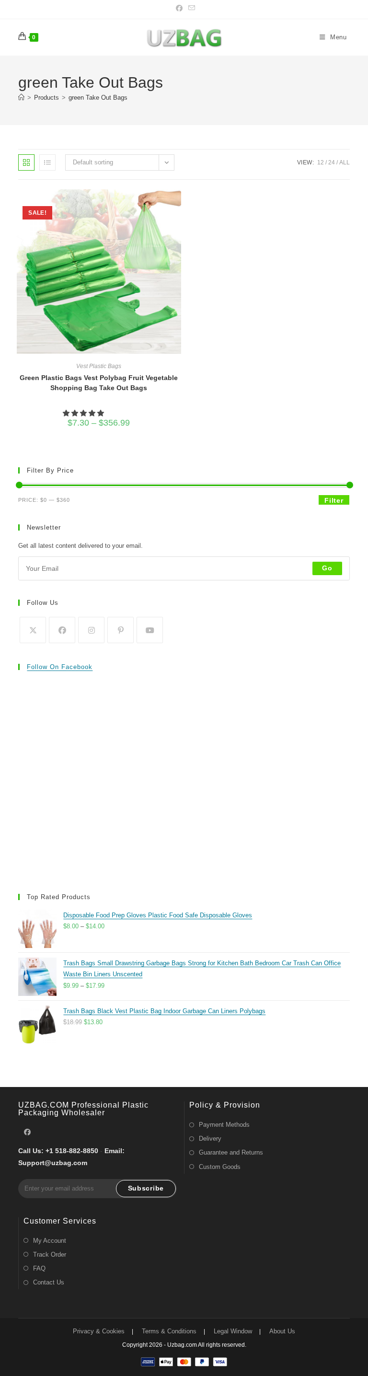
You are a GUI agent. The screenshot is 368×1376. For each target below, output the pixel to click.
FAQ (39, 1268)
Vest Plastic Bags (98, 366)
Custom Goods (220, 1166)
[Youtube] (150, 630)
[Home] (21, 97)
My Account (49, 1240)
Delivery (210, 1138)
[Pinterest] (120, 630)
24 (331, 162)
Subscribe (146, 1188)
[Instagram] (91, 630)
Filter (333, 500)
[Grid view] (26, 162)
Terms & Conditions (169, 1331)
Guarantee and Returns (231, 1152)
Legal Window (233, 1331)
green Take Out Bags (98, 97)
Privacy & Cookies (99, 1331)
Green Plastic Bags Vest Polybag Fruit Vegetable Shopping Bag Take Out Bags (99, 383)
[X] (33, 630)
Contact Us (48, 1282)
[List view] (47, 162)
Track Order (49, 1254)
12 (320, 162)
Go (327, 568)
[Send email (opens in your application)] (190, 8)
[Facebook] (62, 630)
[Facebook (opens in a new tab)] (179, 8)
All (344, 162)
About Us (282, 1331)
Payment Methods (224, 1124)
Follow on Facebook (59, 667)
